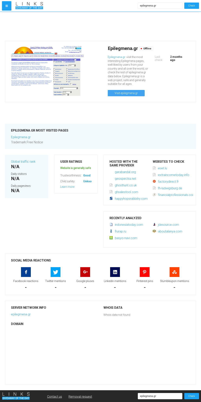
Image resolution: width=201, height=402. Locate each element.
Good (86, 175)
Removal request (80, 396)
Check (191, 5)
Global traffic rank (23, 161)
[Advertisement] (100, 26)
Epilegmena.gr (116, 57)
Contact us (54, 396)
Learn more (67, 186)
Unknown (89, 181)
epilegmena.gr (21, 314)
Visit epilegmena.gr (126, 93)
